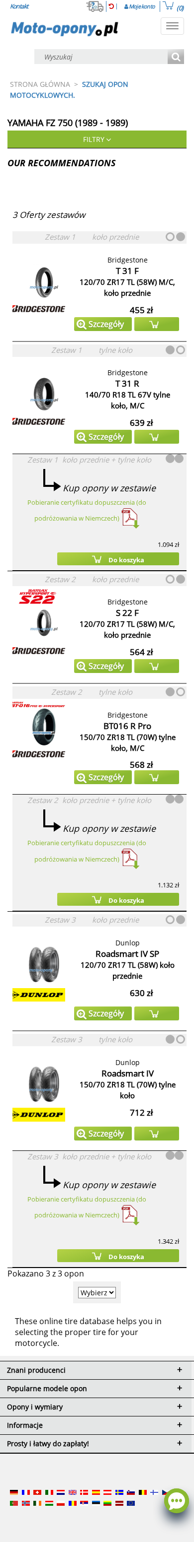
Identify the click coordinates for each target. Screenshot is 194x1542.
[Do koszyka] (156, 324)
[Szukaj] (176, 57)
